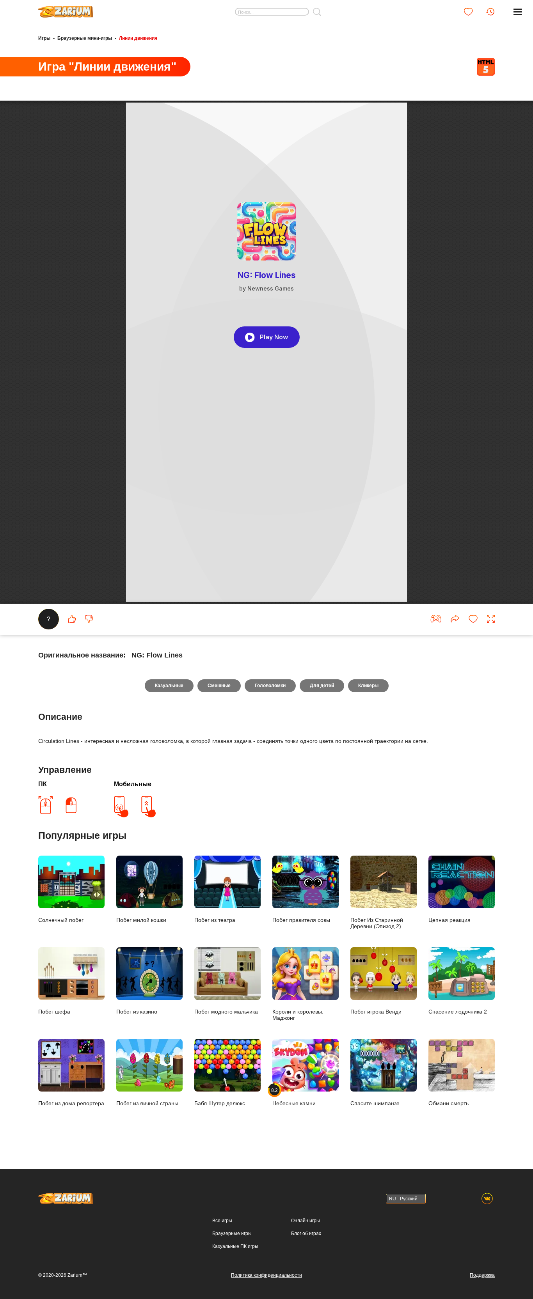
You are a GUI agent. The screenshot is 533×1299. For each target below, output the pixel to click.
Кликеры (368, 685)
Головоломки (270, 685)
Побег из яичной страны (147, 1103)
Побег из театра (214, 920)
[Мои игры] (468, 11)
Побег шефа (54, 1011)
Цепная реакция (449, 920)
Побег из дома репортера (71, 1103)
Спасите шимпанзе (375, 1103)
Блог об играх (306, 1233)
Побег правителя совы (301, 920)
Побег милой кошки (141, 920)
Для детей (322, 685)
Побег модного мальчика (226, 1011)
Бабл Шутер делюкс (219, 1103)
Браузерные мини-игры (84, 38)
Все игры (222, 1220)
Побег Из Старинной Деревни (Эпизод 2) (376, 923)
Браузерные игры (232, 1233)
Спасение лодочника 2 (457, 1011)
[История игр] (490, 11)
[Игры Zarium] (65, 9)
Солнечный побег (61, 920)
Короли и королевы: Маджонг (297, 1014)
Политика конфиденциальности (266, 1275)
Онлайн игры (305, 1220)
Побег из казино (136, 1011)
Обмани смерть (448, 1103)
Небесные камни (294, 1096)
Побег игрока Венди (376, 1011)
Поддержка (482, 1275)
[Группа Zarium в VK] (487, 1198)
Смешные (219, 685)
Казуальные (169, 685)
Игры (44, 38)
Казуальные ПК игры (235, 1246)
